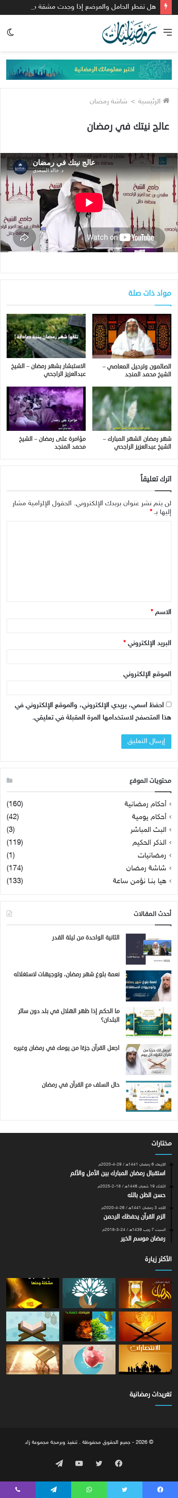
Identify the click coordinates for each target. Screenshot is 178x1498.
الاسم (161, 612)
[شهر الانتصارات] (145, 1359)
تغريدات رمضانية (151, 1394)
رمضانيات (152, 856)
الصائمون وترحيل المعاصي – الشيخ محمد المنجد (137, 370)
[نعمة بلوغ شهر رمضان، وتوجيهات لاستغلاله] (148, 985)
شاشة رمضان (108, 102)
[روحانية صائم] (89, 1359)
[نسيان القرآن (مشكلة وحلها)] (32, 1293)
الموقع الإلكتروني (147, 674)
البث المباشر (148, 830)
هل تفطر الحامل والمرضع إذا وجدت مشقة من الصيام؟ (79, 7)
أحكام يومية (149, 817)
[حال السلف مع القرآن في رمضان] (148, 1096)
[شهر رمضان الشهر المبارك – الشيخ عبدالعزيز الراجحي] (131, 409)
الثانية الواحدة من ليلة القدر (86, 937)
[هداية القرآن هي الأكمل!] (32, 1326)
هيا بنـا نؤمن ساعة (139, 881)
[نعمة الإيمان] (89, 1293)
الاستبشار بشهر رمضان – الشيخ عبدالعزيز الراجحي (48, 370)
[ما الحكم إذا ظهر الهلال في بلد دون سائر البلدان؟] (148, 1022)
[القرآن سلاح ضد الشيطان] (145, 1326)
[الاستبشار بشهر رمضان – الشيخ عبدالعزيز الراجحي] (46, 336)
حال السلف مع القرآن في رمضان (81, 1085)
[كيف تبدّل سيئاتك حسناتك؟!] (89, 1326)
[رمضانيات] (129, 33)
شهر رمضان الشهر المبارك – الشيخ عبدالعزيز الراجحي (137, 443)
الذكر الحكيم (149, 843)
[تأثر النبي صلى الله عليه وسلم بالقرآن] (32, 1359)
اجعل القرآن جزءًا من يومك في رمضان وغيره (67, 1048)
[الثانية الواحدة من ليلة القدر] (148, 949)
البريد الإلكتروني (147, 643)
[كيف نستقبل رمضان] (145, 1293)
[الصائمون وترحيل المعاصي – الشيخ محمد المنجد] (131, 336)
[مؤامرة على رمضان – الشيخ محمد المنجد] (46, 409)
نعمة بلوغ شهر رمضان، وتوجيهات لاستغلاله (67, 974)
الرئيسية (150, 102)
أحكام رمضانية (145, 804)
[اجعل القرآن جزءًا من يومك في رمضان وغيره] (148, 1059)
